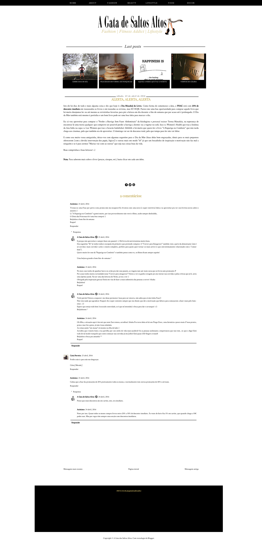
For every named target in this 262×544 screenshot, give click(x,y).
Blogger (151, 538)
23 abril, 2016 (83, 204)
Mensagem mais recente (72, 469)
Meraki (78, 365)
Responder (74, 226)
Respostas (77, 232)
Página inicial (133, 469)
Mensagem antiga (192, 469)
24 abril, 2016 (103, 294)
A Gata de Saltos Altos (85, 237)
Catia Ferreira (75, 355)
